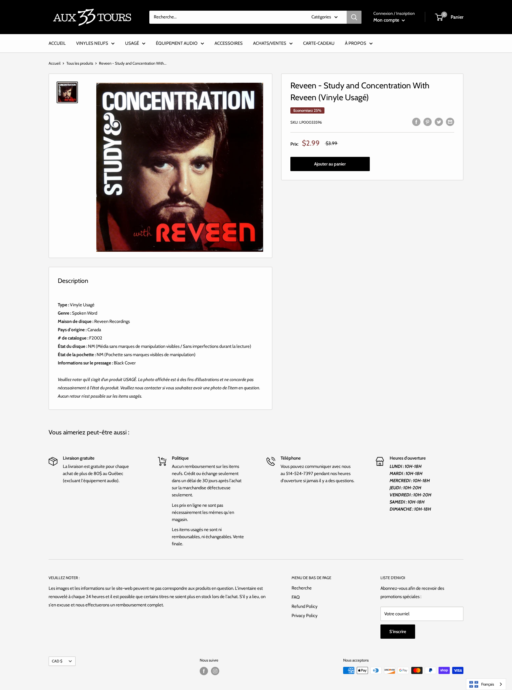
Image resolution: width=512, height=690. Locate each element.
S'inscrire (397, 631)
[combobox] (486, 684)
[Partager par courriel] (450, 121)
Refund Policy (305, 606)
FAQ (296, 597)
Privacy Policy (305, 615)
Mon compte (386, 20)
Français (487, 684)
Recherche (302, 588)
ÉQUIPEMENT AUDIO (177, 43)
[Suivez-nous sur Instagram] (215, 671)
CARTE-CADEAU (319, 43)
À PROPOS (355, 43)
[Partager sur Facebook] (416, 121)
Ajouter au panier (330, 164)
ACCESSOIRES (229, 43)
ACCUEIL (57, 43)
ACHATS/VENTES (269, 43)
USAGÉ (132, 43)
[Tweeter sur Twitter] (439, 121)
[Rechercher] (354, 17)
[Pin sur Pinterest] (427, 121)
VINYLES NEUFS (92, 43)
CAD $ (57, 661)
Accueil (54, 63)
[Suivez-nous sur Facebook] (204, 671)
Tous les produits (79, 63)
